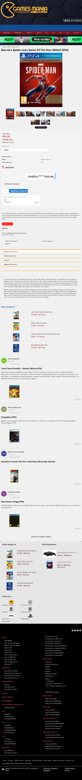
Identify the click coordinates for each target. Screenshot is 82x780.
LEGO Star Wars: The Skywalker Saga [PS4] (45, 334)
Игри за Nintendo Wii (10, 662)
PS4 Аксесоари (9, 732)
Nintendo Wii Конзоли (11, 678)
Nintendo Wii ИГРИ (51, 744)
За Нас (5, 760)
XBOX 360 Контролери (52, 692)
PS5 (3, 711)
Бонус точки (70, 760)
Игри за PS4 (15, 47)
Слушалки (48, 662)
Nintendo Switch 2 (50, 732)
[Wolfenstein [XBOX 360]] (16, 348)
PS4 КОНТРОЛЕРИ (10, 730)
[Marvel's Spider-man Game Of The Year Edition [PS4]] (41, 106)
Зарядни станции (51, 674)
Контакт (10, 760)
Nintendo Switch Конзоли (12, 675)
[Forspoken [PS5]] (14, 437)
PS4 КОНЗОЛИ (8, 728)
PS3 (3, 736)
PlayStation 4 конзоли (11, 671)
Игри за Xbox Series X (11, 655)
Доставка (28, 760)
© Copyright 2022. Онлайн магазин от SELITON (17, 763)
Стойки (47, 669)
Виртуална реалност (52, 664)
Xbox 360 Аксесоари (10, 753)
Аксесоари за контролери (53, 683)
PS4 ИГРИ (7, 725)
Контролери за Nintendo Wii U (54, 653)
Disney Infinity (7, 697)
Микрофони (49, 676)
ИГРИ (9, 47)
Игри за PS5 (8, 648)
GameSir (7, 684)
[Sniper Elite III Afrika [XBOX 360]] (16, 315)
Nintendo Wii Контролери (53, 746)
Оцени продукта (47, 241)
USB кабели (50, 681)
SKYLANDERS (7, 701)
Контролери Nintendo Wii (53, 650)
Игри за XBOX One (10, 657)
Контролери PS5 (9, 687)
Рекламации (47, 760)
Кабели (47, 679)
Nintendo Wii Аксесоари (52, 749)
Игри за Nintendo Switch (11, 643)
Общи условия (37, 760)
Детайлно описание (11, 251)
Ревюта (6, 260)
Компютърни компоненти (12, 705)
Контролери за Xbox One (53, 641)
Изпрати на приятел (11, 241)
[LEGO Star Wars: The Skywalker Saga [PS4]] (16, 337)
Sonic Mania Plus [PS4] (39, 323)
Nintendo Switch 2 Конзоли (12, 673)
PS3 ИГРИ (7, 739)
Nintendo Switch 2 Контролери (54, 737)
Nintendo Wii (48, 741)
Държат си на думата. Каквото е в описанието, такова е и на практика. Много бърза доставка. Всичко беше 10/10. (38, 422)
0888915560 (9, 167)
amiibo (4, 693)
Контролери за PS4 (10, 689)
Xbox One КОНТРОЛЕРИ (52, 715)
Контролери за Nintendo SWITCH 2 (56, 646)
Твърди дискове (9, 707)
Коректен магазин (10, 264)
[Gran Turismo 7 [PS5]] (49, 565)
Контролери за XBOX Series (54, 639)
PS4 (3, 722)
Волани (47, 671)
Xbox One (46, 707)
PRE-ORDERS (8, 641)
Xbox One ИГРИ (50, 710)
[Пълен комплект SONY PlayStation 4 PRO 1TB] (49, 554)
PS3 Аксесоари (9, 741)
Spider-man (7, 224)
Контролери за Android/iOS (53, 655)
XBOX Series (47, 696)
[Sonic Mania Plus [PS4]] (16, 326)
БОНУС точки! (19, 760)
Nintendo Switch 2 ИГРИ (52, 735)
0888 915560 (72, 20)
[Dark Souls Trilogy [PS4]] (14, 522)
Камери (47, 666)
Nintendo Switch (49, 718)
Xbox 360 (5, 747)
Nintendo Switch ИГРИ (52, 721)
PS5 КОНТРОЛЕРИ (10, 719)
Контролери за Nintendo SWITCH (55, 648)
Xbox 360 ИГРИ (9, 750)
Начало (4, 47)
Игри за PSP (8, 664)
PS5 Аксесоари (9, 716)
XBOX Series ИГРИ (51, 699)
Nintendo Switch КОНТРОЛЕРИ (54, 724)
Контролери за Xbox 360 (53, 643)
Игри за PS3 (8, 652)
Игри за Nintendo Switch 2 (12, 645)
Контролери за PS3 (51, 636)
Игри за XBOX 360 (10, 659)
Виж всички (6, 621)
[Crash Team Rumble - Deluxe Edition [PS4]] (14, 393)
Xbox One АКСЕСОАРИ (52, 712)
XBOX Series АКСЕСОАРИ (53, 701)
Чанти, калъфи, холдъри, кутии (55, 686)
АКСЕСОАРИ (48, 659)
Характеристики (10, 256)
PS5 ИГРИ (7, 714)
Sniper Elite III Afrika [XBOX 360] (41, 312)
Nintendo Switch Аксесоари (53, 726)
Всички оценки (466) (41, 536)
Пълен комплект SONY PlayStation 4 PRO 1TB (67, 552)
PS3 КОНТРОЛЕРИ (10, 744)
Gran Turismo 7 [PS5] (64, 562)
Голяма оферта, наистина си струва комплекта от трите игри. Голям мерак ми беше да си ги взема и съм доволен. (41, 506)
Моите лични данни (70, 769)
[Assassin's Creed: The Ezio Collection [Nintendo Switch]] (14, 477)
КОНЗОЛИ (6, 668)
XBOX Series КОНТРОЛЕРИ (53, 703)
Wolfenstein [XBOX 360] (39, 345)
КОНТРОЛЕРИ (7, 681)
